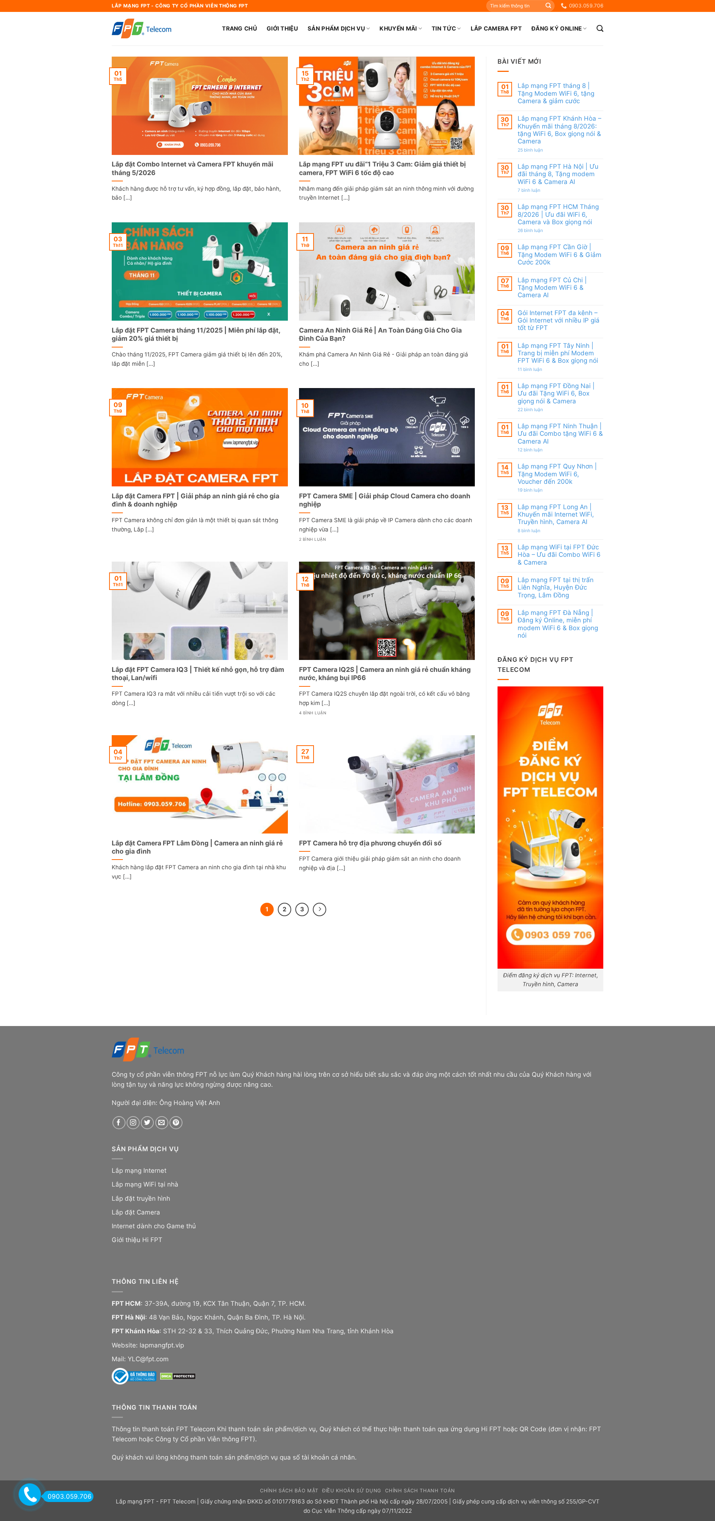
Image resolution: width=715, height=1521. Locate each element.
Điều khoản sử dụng (351, 1490)
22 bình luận (538, 409)
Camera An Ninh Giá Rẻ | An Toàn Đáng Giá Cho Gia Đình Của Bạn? (380, 334)
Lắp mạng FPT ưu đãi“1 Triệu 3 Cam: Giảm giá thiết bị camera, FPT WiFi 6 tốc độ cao (382, 168)
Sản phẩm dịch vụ (336, 28)
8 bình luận (537, 530)
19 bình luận (538, 490)
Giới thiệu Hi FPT (137, 1240)
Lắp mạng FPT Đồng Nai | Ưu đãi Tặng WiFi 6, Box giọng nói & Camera (556, 393)
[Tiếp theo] (319, 909)
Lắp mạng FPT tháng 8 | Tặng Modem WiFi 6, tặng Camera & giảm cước (556, 93)
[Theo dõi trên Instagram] (133, 1122)
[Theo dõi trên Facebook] (118, 1122)
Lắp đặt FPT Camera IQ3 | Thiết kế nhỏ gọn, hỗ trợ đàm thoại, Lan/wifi (198, 674)
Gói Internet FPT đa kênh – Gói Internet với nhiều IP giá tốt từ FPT (559, 320)
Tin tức (444, 28)
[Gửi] (548, 6)
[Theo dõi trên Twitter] (147, 1122)
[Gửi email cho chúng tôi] (161, 1122)
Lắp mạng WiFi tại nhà (145, 1184)
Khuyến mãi (398, 28)
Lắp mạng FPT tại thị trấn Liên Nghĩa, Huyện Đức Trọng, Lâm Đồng (556, 587)
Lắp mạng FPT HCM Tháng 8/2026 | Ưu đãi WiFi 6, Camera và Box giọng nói (558, 214)
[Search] (600, 28)
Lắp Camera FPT (496, 28)
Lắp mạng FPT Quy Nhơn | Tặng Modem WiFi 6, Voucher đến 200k (557, 474)
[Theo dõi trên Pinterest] (175, 1122)
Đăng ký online (556, 28)
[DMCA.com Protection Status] (178, 1375)
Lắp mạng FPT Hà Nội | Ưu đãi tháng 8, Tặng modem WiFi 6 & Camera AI (558, 174)
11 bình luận (537, 369)
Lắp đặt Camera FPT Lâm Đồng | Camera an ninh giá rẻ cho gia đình (197, 847)
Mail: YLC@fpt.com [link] (140, 1359)
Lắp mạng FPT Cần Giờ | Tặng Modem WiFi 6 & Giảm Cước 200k (559, 254)
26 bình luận (538, 230)
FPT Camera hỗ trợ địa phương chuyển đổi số (370, 843)
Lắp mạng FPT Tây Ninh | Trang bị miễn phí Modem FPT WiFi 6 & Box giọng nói (558, 353)
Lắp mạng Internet (139, 1170)
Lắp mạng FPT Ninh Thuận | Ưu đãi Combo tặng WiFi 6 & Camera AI (560, 433)
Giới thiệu (282, 28)
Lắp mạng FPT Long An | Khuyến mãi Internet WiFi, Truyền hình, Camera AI (556, 514)
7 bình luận (537, 190)
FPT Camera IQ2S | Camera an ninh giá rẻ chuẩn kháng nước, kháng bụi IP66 (385, 674)
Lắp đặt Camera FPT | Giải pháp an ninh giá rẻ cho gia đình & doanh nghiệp (195, 500)
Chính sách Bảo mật (289, 1490)
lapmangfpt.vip (162, 1345)
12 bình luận (538, 450)
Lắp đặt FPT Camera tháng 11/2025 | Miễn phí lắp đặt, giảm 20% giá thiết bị (196, 334)
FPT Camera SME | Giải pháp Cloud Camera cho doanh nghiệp (384, 500)
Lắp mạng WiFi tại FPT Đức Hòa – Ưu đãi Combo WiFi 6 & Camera (559, 554)
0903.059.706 (70, 1496)
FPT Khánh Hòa (135, 1331)
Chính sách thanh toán (420, 1490)
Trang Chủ (239, 28)
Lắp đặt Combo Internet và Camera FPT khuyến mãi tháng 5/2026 (192, 168)
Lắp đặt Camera (136, 1212)
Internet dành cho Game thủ (154, 1226)
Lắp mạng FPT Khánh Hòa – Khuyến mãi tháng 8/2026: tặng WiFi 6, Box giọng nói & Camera (559, 130)
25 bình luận (538, 149)
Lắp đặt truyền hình (141, 1198)
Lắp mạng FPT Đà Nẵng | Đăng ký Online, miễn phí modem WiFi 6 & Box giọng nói (558, 624)
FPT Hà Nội (128, 1317)
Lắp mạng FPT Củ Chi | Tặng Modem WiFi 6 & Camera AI (552, 287)
